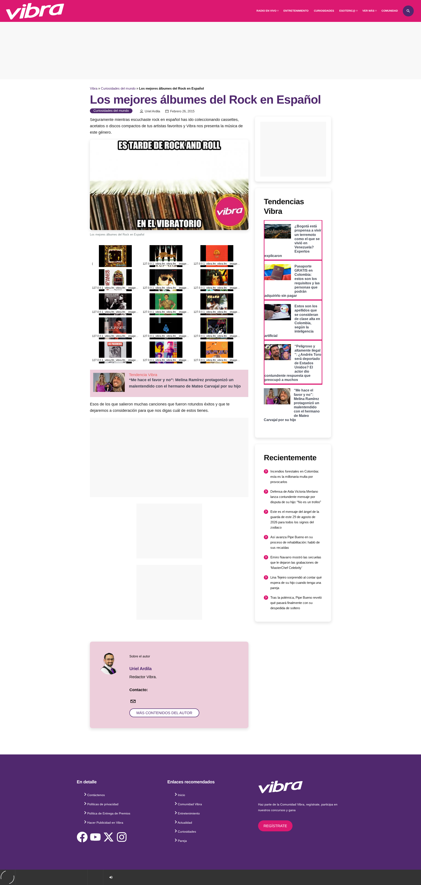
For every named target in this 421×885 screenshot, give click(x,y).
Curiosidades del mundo (118, 88)
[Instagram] (121, 837)
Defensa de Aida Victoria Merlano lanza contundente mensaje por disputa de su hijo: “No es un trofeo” (295, 497)
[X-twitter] (108, 837)
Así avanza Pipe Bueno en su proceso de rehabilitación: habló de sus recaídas (295, 542)
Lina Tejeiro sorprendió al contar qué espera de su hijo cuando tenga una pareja (296, 582)
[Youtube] (95, 837)
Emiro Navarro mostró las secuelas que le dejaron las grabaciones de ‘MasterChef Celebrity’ (295, 562)
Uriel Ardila (152, 111)
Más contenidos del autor (164, 713)
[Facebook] (82, 837)
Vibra (93, 88)
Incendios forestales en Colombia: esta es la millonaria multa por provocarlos (294, 476)
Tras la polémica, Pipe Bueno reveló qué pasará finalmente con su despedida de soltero (296, 603)
